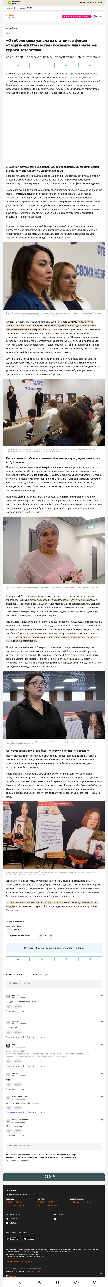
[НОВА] (76, 16)
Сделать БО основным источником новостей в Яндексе (54, 948)
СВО (8, 33)
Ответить (10, 1011)
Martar (15, 1073)
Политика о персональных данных (19, 1262)
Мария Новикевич (15, 921)
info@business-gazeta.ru (16, 1205)
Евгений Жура (16, 926)
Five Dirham (17, 1021)
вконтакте (14, 1214)
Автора (43, 974)
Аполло (15, 995)
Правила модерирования (17, 1160)
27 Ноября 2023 (12, 28)
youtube (13, 1223)
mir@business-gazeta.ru (48, 1205)
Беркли (15, 1044)
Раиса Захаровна (19, 1096)
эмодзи (18, 1006)
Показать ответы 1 (15, 1037)
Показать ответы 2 (15, 1112)
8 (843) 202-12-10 (13, 1202)
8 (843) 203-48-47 (45, 1202)
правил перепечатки (32, 1271)
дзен (59, 1218)
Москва (23, 8)
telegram (13, 1218)
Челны (9, 8)
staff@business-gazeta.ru (80, 1202)
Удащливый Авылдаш (21, 1120)
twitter (60, 1214)
